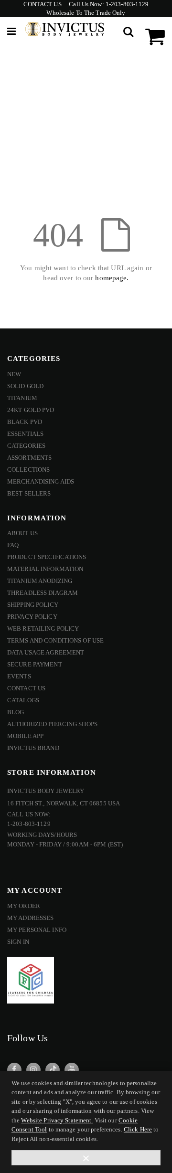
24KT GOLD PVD (30, 409)
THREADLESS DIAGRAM (42, 592)
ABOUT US (22, 533)
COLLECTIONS (28, 469)
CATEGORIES (26, 445)
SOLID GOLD (25, 386)
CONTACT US (42, 4)
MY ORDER (23, 905)
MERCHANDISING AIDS (40, 481)
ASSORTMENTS (29, 457)
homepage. (112, 278)
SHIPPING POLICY (32, 604)
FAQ (13, 545)
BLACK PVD (24, 421)
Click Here (138, 1129)
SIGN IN (18, 941)
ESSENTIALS (25, 433)
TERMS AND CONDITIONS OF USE (55, 640)
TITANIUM (22, 398)
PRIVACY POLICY (32, 616)
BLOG (15, 712)
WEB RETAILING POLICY (43, 628)
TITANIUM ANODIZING (39, 580)
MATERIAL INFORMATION (45, 568)
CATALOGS (23, 700)
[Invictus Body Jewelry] (64, 31)
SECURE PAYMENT (34, 664)
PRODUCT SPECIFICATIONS (46, 556)
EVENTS (19, 676)
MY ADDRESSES (30, 917)
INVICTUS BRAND (33, 747)
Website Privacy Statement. (57, 1120)
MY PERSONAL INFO (36, 929)
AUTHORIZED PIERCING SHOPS (52, 724)
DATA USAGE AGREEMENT (45, 652)
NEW (14, 374)
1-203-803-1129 (127, 4)
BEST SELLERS (29, 493)
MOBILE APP (25, 736)
